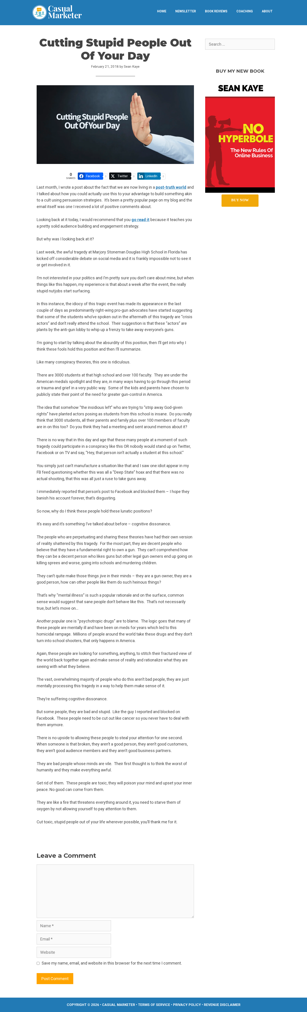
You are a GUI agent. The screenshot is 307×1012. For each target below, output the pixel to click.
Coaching (244, 11)
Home (161, 11)
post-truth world (171, 187)
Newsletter (185, 11)
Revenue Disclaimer (222, 1005)
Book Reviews (216, 11)
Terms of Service (154, 1005)
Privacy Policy (187, 1005)
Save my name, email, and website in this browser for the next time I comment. (112, 963)
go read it (140, 219)
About (267, 11)
